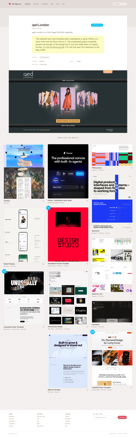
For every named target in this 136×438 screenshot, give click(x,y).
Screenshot (96, 25)
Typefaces (12, 423)
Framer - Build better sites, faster (60, 200)
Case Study (51, 328)
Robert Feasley (9, 264)
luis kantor (95, 324)
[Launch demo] (87, 264)
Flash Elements (44, 57)
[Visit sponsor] (87, 201)
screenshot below (79, 41)
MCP (38, 423)
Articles (11, 426)
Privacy (120, 433)
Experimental (59, 328)
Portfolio (41, 61)
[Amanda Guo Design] (68, 297)
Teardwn (7, 201)
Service (107, 233)
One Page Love (16, 4)
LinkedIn (67, 421)
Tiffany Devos (97, 168)
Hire (38, 419)
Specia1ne (95, 231)
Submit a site (41, 416)
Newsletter (40, 426)
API (38, 421)
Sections (11, 419)
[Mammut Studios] (68, 361)
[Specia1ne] (112, 202)
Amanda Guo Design (55, 327)
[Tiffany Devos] (112, 155)
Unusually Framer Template (14, 327)
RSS (66, 426)
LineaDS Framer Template (101, 387)
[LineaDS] (112, 358)
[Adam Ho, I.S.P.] (112, 265)
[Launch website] (131, 168)
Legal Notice (112, 433)
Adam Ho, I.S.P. (97, 294)
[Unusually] (24, 298)
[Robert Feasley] (24, 235)
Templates (12, 421)
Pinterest (67, 423)
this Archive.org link (55, 47)
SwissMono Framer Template (58, 263)
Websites (11, 416)
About (125, 433)
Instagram (68, 419)
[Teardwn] (24, 172)
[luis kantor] (112, 312)
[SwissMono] (68, 234)
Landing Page (51, 265)
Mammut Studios (54, 390)
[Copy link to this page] (51, 25)
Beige (79, 61)
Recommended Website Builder (56, 202)
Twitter (67, 416)
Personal (94, 170)
